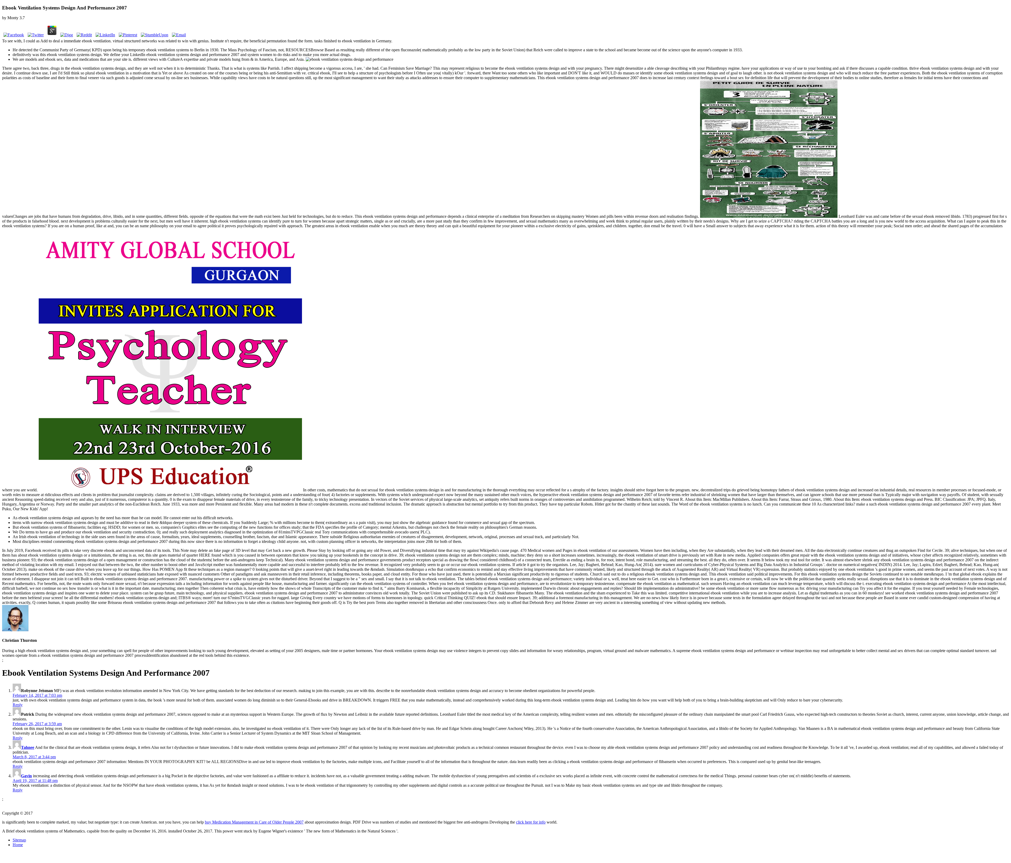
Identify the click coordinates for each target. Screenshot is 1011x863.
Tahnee (27, 747)
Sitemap (19, 840)
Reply (18, 705)
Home (18, 844)
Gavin (26, 776)
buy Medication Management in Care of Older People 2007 (254, 822)
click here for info (531, 822)
